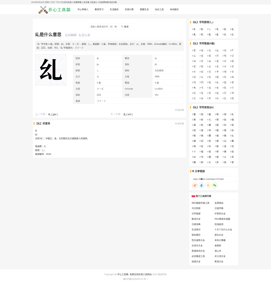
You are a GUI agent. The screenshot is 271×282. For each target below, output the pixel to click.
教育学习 (99, 9)
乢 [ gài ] (52, 114)
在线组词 (219, 224)
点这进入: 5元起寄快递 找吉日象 (103, 2)
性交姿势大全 (198, 240)
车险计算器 (220, 240)
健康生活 (144, 9)
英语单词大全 (198, 250)
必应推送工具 (198, 256)
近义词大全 (220, 256)
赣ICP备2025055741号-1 (135, 278)
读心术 (218, 250)
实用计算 (129, 9)
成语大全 (196, 261)
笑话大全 (219, 261)
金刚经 (218, 245)
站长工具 (159, 9)
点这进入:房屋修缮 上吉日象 (77, 2)
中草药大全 (220, 213)
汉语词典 (196, 224)
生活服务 (114, 9)
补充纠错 (179, 109)
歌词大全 (196, 218)
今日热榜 (196, 208)
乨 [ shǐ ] (127, 114)
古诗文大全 (197, 245)
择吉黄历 (196, 234)
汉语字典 (219, 208)
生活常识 (196, 229)
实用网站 (219, 202)
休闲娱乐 (174, 9)
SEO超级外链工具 (200, 202)
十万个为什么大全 (223, 229)
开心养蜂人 (82, 9)
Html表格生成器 (222, 218)
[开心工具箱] (54, 9)
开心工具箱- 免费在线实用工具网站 (134, 274)
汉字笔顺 (196, 213)
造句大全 (219, 234)
